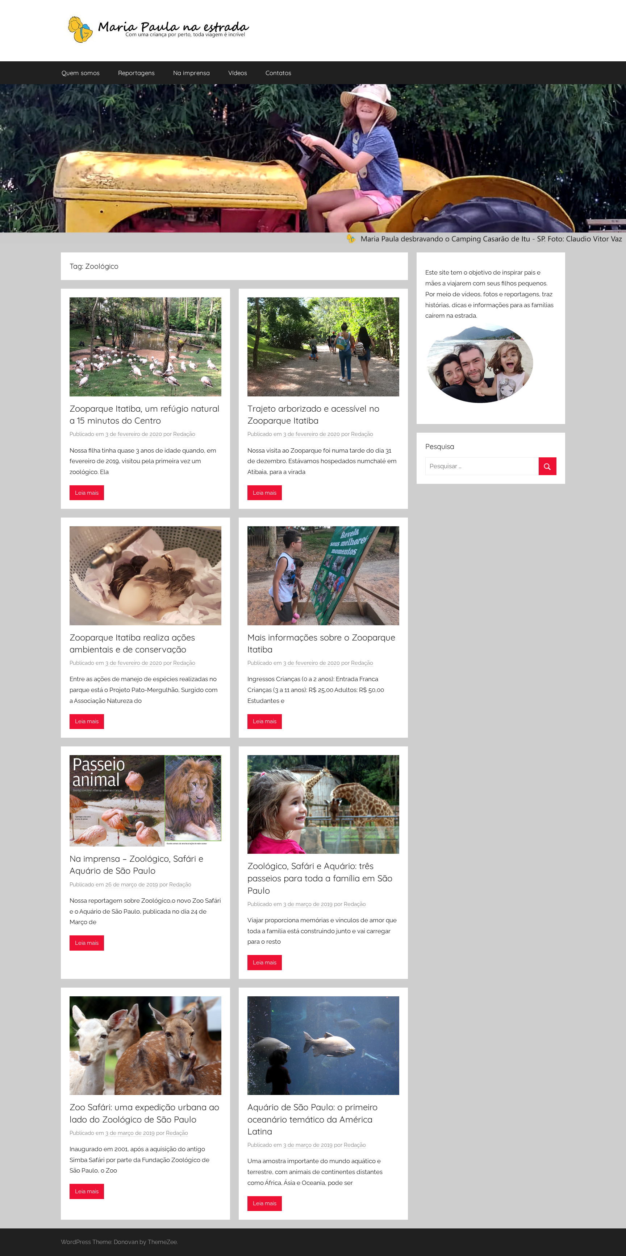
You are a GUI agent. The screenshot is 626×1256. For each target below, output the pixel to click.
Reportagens (136, 73)
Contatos (278, 73)
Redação (184, 434)
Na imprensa (191, 73)
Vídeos (237, 73)
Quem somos (81, 73)
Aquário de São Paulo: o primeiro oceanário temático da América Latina (312, 1119)
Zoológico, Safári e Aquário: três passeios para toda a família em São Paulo (319, 877)
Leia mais (87, 493)
